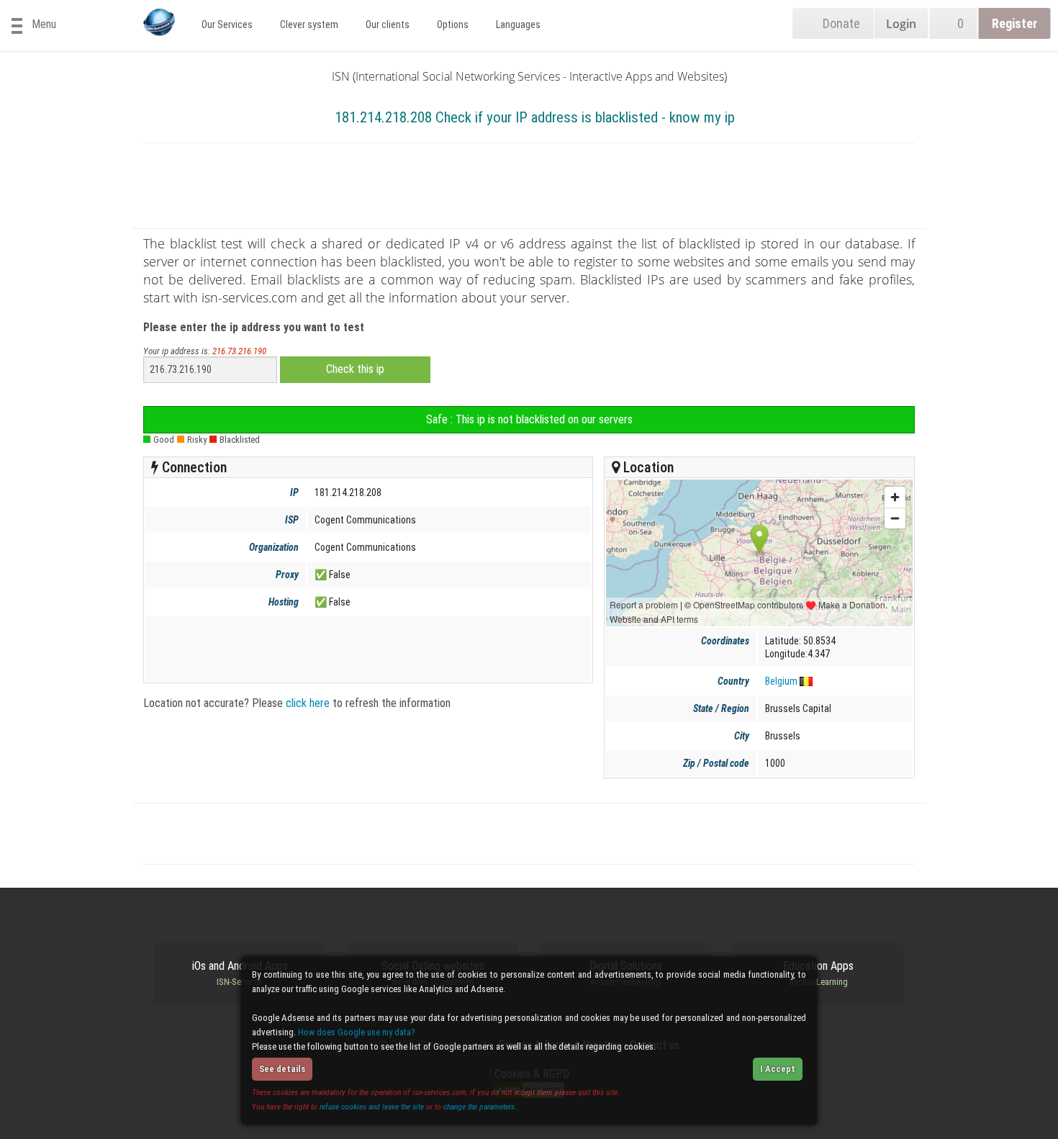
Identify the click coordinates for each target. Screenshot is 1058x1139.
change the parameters (479, 1107)
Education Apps (818, 973)
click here (308, 703)
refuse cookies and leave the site (372, 1107)
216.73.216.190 (239, 351)
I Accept (777, 1068)
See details (282, 1068)
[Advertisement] (529, 188)
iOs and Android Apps (240, 973)
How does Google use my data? (356, 1032)
